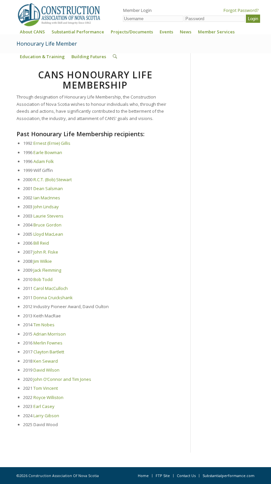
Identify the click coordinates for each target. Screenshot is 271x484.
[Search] (114, 56)
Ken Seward (45, 361)
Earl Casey (44, 406)
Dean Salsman (48, 188)
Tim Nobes (44, 325)
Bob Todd (43, 279)
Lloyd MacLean (48, 234)
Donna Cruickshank (53, 298)
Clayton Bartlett (48, 352)
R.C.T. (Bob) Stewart (52, 179)
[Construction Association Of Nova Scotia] (58, 14)
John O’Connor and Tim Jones (62, 379)
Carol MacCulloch (50, 288)
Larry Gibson (46, 416)
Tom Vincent (45, 388)
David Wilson (46, 370)
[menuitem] (32, 33)
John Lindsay (46, 207)
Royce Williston (48, 397)
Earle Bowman (47, 152)
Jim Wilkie (42, 261)
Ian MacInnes (46, 198)
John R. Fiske (45, 252)
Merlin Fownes (47, 343)
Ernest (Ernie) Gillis (51, 143)
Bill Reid (41, 243)
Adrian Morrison (49, 334)
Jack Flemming (47, 270)
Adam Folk (43, 161)
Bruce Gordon (47, 225)
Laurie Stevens (48, 216)
